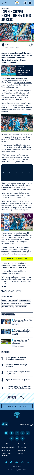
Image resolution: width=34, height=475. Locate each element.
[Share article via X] (11, 290)
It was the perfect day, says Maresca (16, 365)
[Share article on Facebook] (15, 290)
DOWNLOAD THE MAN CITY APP (17, 258)
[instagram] (17, 433)
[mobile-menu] (2, 3)
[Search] (6, 3)
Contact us (21, 450)
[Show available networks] (31, 44)
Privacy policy (22, 444)
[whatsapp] (12, 433)
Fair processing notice (8, 447)
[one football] (22, 438)
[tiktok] (28, 433)
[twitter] (22, 433)
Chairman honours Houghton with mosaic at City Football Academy (18, 387)
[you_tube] (6, 433)
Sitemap (20, 453)
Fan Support (17, 466)
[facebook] (11, 438)
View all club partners (17, 406)
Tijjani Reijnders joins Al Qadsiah (18, 380)
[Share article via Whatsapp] (7, 290)
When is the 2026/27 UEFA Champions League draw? (16, 358)
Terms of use (22, 447)
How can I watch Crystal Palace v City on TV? (18, 372)
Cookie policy (5, 450)
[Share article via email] (19, 290)
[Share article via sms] (3, 290)
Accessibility (5, 444)
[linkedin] (17, 438)
